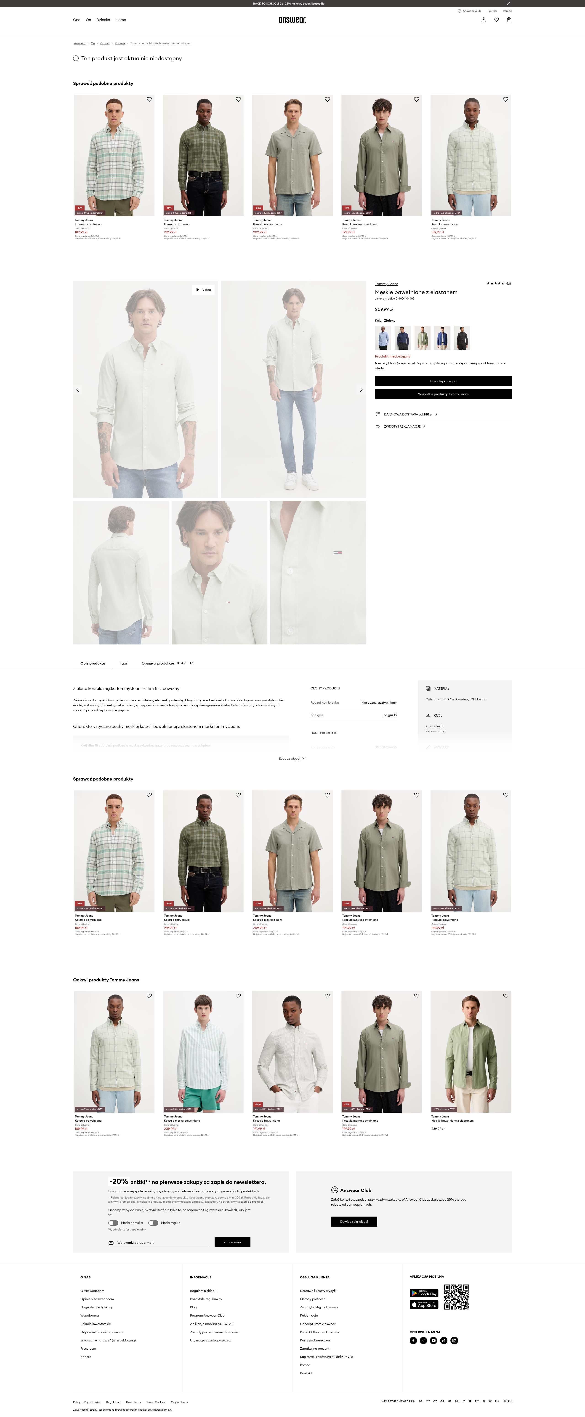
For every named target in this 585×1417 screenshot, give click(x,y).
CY (428, 1401)
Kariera (85, 1357)
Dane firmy (133, 1402)
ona (76, 19)
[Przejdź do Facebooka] (413, 1341)
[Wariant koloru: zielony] (423, 338)
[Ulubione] (496, 19)
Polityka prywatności (86, 1402)
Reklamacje (309, 1315)
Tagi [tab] (123, 663)
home (121, 19)
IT (464, 1401)
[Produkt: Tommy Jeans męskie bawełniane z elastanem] (471, 1052)
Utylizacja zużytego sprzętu (210, 1340)
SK (490, 1401)
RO (477, 1401)
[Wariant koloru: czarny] (462, 338)
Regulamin (113, 1402)
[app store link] (424, 1304)
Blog (193, 1307)
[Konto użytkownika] (483, 19)
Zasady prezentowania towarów (214, 1332)
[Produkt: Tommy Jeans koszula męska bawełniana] (381, 155)
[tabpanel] (292, 716)
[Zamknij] (508, 3)
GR (442, 1401)
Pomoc (305, 1365)
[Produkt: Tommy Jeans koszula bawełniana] (114, 155)
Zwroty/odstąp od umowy (319, 1307)
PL (470, 1401)
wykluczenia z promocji (248, 1201)
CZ (435, 1401)
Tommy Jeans (386, 283)
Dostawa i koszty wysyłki (318, 1291)
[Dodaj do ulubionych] (149, 99)
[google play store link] (424, 1293)
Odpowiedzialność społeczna (102, 1332)
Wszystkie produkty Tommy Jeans (443, 394)
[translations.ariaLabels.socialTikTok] (444, 1340)
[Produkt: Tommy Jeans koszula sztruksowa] (203, 155)
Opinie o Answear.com (97, 1299)
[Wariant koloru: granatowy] (403, 338)
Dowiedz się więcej (354, 1222)
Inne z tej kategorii (443, 381)
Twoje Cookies (156, 1402)
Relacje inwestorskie (95, 1324)
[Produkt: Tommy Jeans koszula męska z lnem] (292, 155)
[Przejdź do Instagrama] (423, 1341)
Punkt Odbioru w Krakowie (319, 1332)
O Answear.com (92, 1291)
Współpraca (89, 1315)
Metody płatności (313, 1299)
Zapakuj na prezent (314, 1348)
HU (457, 1401)
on (88, 19)
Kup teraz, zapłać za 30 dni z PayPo (326, 1357)
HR (450, 1401)
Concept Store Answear (317, 1324)
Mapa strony (179, 1402)
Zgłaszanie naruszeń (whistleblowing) (108, 1340)
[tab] (167, 663)
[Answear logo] (292, 20)
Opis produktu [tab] (92, 663)
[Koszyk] (509, 19)
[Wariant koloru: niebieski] (383, 338)
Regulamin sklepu (203, 1291)
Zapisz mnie (232, 1242)
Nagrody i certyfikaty (96, 1307)
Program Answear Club (207, 1315)
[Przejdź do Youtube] (433, 1341)
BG (420, 1401)
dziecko (103, 19)
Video (206, 290)
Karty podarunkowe (315, 1340)
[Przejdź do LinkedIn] (454, 1340)
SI (484, 1401)
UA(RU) (507, 1401)
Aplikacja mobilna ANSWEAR (212, 1324)
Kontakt (306, 1373)
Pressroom (88, 1348)
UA (497, 1401)
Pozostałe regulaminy (206, 1299)
